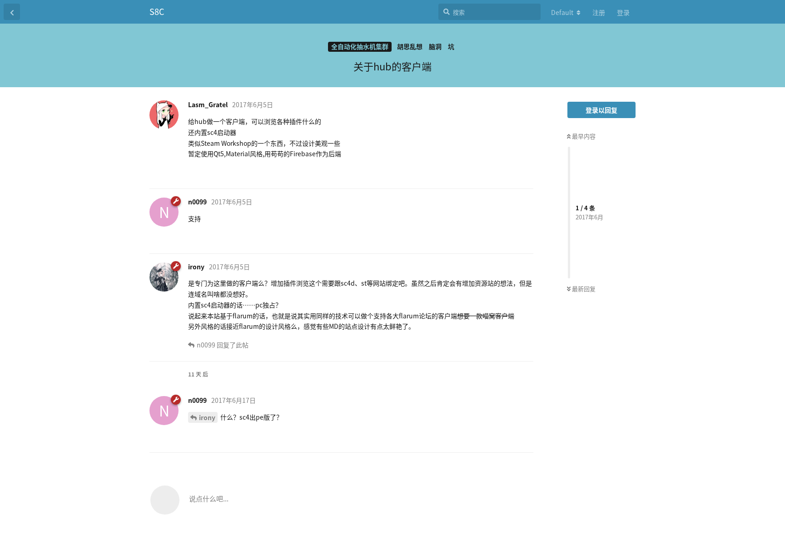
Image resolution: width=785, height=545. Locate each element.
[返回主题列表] (12, 12)
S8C (156, 11)
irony (207, 417)
